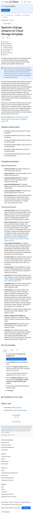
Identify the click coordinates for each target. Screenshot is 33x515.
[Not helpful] (13, 20)
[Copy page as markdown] (8, 37)
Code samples (4, 475)
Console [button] (5, 350)
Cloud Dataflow (9, 6)
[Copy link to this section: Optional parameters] (17, 207)
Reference (5, 17)
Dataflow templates (16, 407)
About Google (4, 502)
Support (3, 459)
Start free (5, 10)
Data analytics (18, 15)
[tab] (4, 350)
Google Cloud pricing (6, 445)
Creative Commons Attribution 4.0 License (12, 427)
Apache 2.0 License (14, 429)
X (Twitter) (3, 491)
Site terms (16, 502)
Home (2, 15)
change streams (15, 117)
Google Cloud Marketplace (7, 447)
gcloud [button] (11, 350)
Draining (28, 75)
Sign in (29, 1)
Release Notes (4, 461)
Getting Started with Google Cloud (9, 473)
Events (3, 489)
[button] (16, 397)
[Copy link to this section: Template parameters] (20, 162)
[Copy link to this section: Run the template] (16, 345)
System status (4, 463)
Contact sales (4, 449)
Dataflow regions (14, 114)
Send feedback (7, 23)
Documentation (9, 15)
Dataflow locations (21, 375)
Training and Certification (7, 480)
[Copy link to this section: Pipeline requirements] (21, 127)
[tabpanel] (16, 372)
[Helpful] (11, 20)
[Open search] (22, 2)
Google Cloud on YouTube (7, 494)
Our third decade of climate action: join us (12, 504)
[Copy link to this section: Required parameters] (17, 166)
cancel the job (28, 70)
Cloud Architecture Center (7, 477)
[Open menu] (2, 2)
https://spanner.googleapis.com (12, 280)
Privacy (11, 502)
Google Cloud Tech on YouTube (8, 496)
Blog (2, 486)
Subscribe (26, 508)
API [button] (17, 350)
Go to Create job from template (16, 359)
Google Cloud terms (25, 502)
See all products (5, 442)
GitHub (2, 470)
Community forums (6, 456)
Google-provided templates (19, 410)
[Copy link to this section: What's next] (12, 404)
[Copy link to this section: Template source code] (23, 397)
